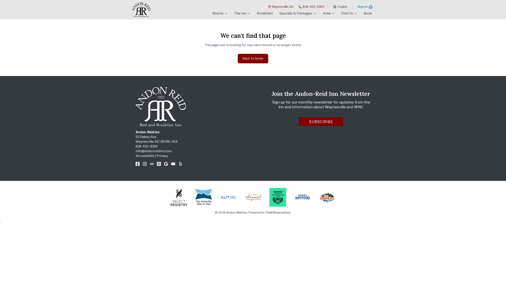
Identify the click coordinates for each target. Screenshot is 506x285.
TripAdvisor (152, 164)
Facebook (138, 164)
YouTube (173, 164)
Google (166, 164)
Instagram (145, 164)
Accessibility (145, 156)
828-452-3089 (313, 7)
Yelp (180, 164)
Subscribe (321, 121)
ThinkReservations (278, 212)
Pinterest (159, 164)
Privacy (162, 156)
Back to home (253, 58)
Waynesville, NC (283, 7)
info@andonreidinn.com (154, 151)
